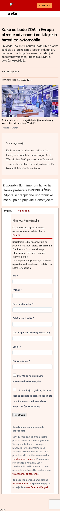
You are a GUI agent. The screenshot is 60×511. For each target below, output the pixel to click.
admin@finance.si (21, 483)
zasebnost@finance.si (23, 459)
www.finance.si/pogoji (36, 487)
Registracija (23, 210)
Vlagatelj (44, 5)
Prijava (8, 210)
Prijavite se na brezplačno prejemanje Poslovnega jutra (27, 378)
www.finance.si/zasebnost (26, 474)
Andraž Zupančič (10, 71)
